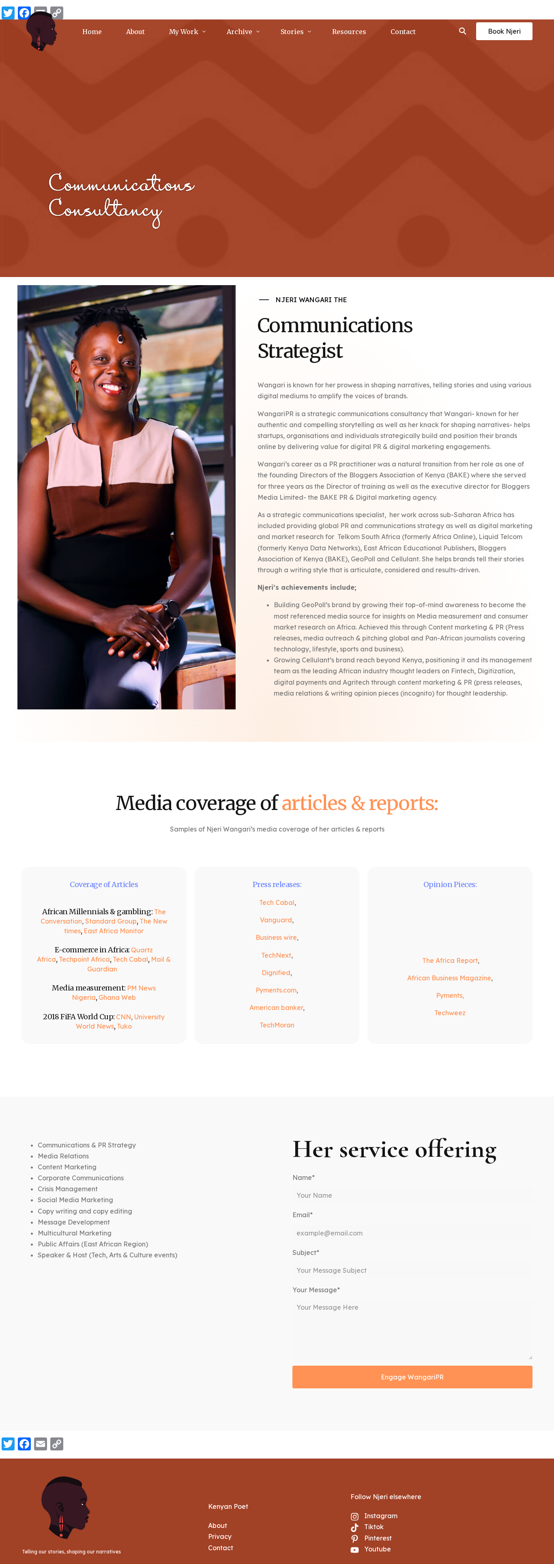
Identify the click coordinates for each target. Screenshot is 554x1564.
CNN (123, 1017)
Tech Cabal (130, 959)
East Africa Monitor (114, 931)
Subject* (305, 1252)
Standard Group (111, 921)
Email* (302, 1215)
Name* (303, 1177)
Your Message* (316, 1290)
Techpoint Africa (84, 959)
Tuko (124, 1026)
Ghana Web (117, 997)
